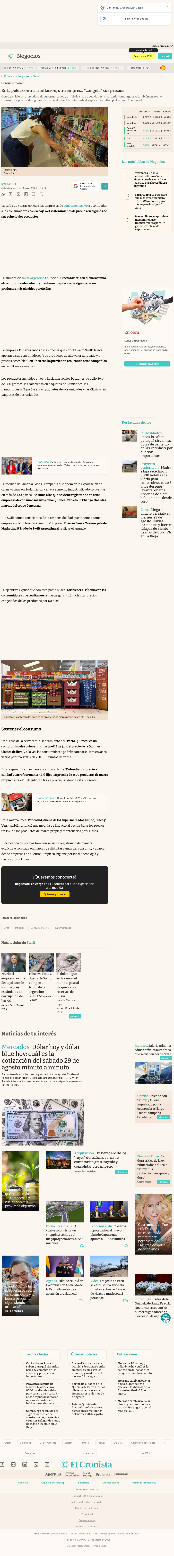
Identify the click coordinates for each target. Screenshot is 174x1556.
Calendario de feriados (143, 1442)
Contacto (23, 1482)
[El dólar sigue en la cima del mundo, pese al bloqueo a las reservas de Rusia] (68, 962)
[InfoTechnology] (121, 1475)
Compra (167, 112)
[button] (166, 1318)
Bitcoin (68, 1442)
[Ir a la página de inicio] (10, 56)
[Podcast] (103, 1475)
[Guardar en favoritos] (104, 186)
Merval (101, 1442)
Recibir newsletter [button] (149, 363)
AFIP (166, 1442)
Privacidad (87, 1514)
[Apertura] (53, 1475)
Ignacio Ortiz (8, 183)
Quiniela (118, 1442)
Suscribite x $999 (143, 56)
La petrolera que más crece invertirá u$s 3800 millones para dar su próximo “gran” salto (151, 201)
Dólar (8, 1442)
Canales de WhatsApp (53, 1482)
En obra (131, 332)
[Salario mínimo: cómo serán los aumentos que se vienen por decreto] (153, 1073)
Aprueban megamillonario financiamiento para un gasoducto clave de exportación (151, 223)
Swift (36, 76)
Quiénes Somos (110, 1482)
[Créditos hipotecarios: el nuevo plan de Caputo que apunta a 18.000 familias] (109, 1211)
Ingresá (165, 56)
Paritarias (29, 1453)
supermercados (63, 927)
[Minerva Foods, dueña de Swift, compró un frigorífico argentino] (41, 962)
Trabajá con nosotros (87, 1489)
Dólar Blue (25, 1442)
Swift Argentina (33, 278)
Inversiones (88, 1453)
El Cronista (7, 76)
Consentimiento (87, 1520)
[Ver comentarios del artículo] (41, 194)
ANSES (146, 1453)
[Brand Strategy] (87, 1475)
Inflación (19, 927)
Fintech (85, 1442)
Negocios (23, 76)
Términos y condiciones (87, 1508)
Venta (157, 112)
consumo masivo (76, 206)
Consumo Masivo (40, 927)
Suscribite (83, 1482)
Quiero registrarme (55, 894)
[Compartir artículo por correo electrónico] (33, 194)
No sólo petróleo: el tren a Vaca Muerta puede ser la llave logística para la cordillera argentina (150, 179)
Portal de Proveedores (144, 1482)
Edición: (161, 46)
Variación (143, 112)
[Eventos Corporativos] (72, 1475)
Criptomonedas (48, 1442)
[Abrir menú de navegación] (4, 56)
